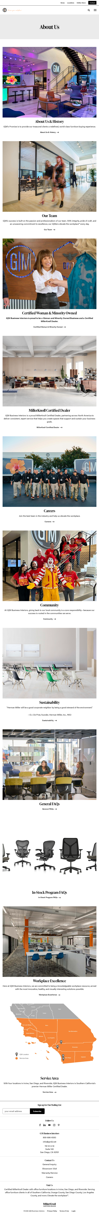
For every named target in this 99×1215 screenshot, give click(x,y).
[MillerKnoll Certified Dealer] (49, 1205)
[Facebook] (40, 1125)
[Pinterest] (59, 1125)
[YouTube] (49, 1125)
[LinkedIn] (44, 1125)
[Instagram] (54, 1125)
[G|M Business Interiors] (12, 10)
